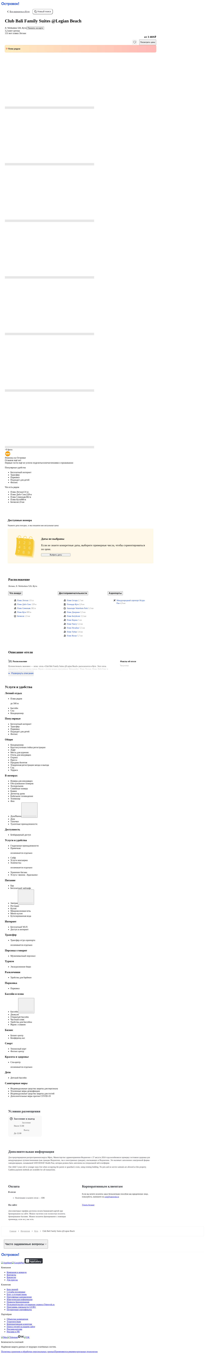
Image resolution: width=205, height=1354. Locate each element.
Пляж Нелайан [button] (73, 628)
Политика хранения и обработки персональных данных (27, 1351)
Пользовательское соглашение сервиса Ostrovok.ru (31, 1304)
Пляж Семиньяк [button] (24, 608)
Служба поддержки (16, 1292)
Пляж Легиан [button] (22, 600)
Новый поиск (44, 11)
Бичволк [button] (20, 616)
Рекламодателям (14, 1329)
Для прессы (12, 1280)
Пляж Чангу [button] (72, 624)
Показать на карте (35, 28)
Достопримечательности (73, 593)
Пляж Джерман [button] (73, 612)
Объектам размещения (17, 1319)
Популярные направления (19, 1297)
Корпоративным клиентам (19, 1324)
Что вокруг (15, 593)
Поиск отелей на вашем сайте (21, 1326)
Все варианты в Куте (20, 11)
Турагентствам (14, 1321)
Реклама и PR (13, 1331)
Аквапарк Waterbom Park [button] (77, 608)
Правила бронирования (18, 1302)
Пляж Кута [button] (21, 612)
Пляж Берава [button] (72, 620)
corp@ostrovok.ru (112, 1197)
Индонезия (25, 1231)
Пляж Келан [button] (72, 636)
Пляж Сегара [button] (72, 600)
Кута (36, 1231)
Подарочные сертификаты (19, 1309)
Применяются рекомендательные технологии (76, 1351)
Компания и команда (16, 1272)
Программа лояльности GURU (21, 1307)
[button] (80, 80)
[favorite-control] (135, 42)
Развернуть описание (22, 673)
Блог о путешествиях (17, 1294)
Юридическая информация (19, 1299)
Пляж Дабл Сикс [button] (24, 604)
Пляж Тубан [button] (72, 632)
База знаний (12, 1289)
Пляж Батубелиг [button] (73, 616)
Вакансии (11, 1277)
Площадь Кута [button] (73, 604)
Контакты (11, 1275)
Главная (13, 1231)
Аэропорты (115, 593)
